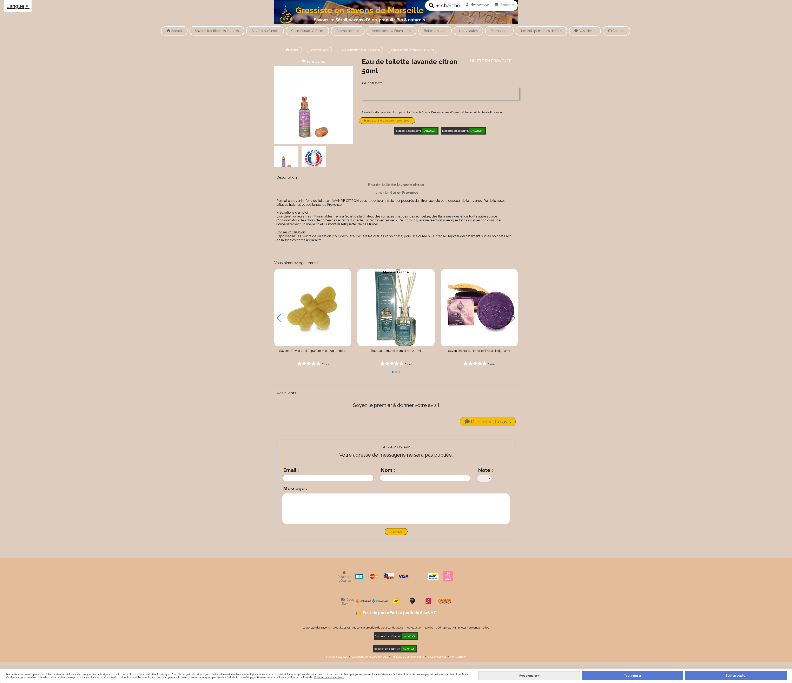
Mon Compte (458, 656)
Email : (291, 470)
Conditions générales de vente (369, 656)
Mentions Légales (337, 656)
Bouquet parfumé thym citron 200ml (396, 350)
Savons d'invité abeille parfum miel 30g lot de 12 (312, 350)
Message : (295, 489)
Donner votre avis (490, 422)
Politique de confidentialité (408, 656)
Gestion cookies (437, 656)
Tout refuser (632, 675)
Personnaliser (529, 675)
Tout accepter (736, 675)
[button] (393, 372)
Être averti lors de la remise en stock (388, 120)
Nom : (388, 470)
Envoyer (397, 531)
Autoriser (429, 130)
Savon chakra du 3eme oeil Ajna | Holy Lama (479, 350)
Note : (485, 470)
